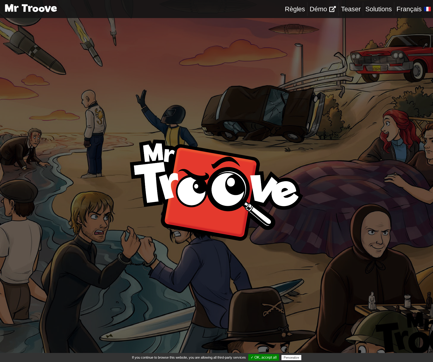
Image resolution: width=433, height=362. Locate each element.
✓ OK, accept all (264, 357)
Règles (295, 9)
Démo (318, 9)
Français (409, 9)
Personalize (291, 357)
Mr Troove (31, 9)
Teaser (351, 9)
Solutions (378, 9)
